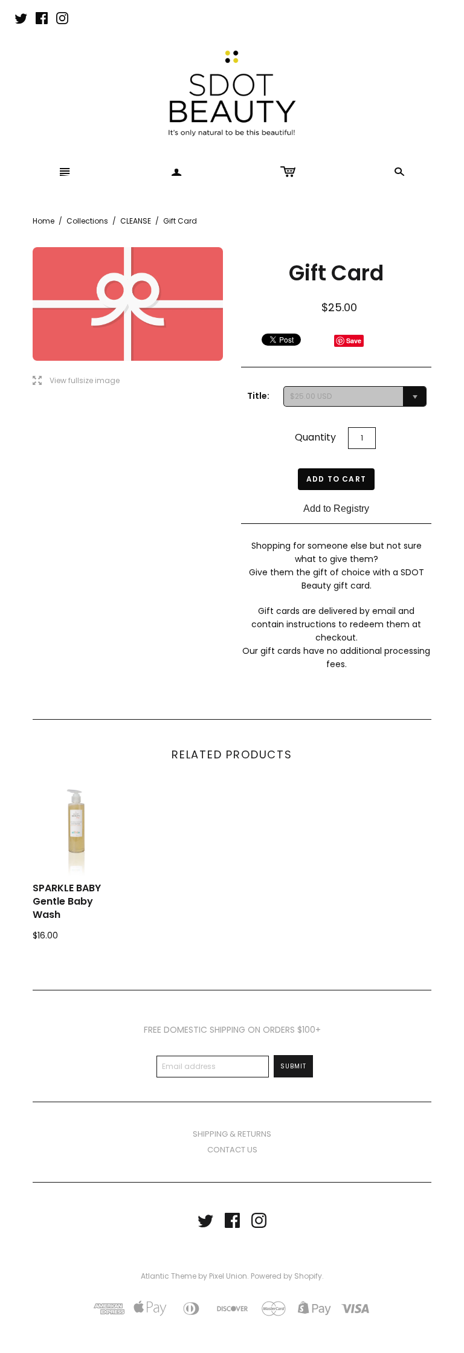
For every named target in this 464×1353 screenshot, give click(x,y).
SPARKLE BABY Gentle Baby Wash (67, 901)
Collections (87, 221)
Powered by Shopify (286, 1276)
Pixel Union (228, 1276)
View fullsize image (76, 381)
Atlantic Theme (168, 1276)
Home (43, 221)
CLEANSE (135, 221)
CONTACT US (232, 1149)
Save (353, 340)
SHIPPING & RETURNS (232, 1134)
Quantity (315, 437)
